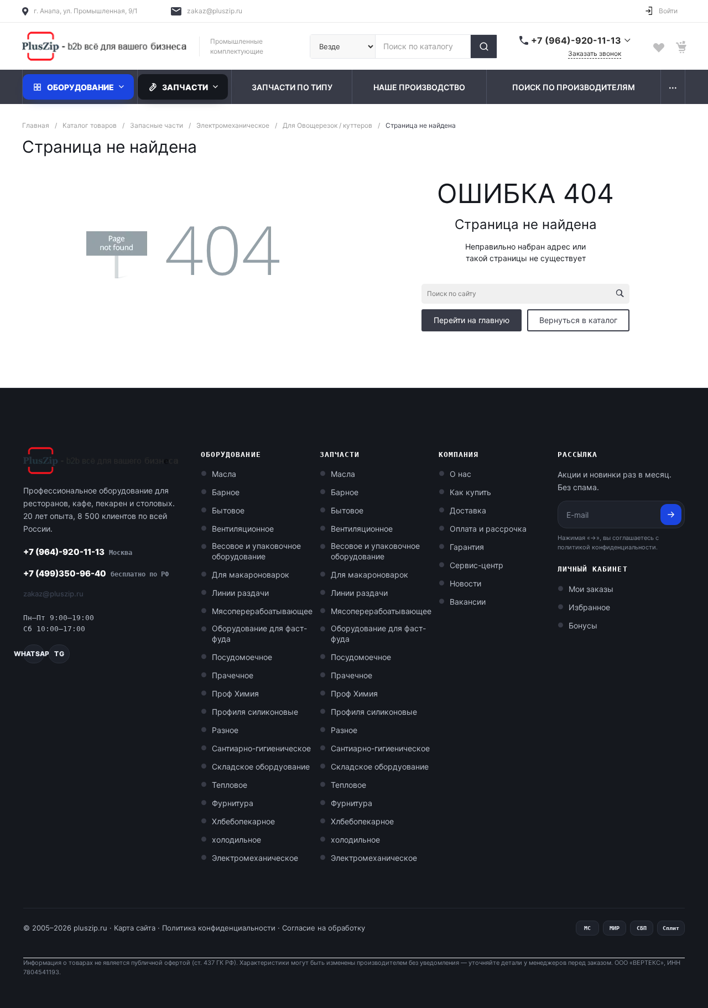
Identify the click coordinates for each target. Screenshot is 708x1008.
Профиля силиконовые (255, 711)
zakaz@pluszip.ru (214, 11)
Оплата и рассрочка (488, 528)
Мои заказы (591, 589)
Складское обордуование (261, 766)
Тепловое (229, 784)
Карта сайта (134, 927)
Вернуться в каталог (578, 320)
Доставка (468, 510)
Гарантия (467, 547)
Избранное (589, 607)
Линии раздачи (240, 592)
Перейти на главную (471, 320)
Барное (226, 492)
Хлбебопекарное (243, 821)
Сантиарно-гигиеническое (261, 748)
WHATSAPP (33, 654)
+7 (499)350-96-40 (96, 573)
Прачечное (232, 675)
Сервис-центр (476, 565)
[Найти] (483, 46)
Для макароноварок (250, 574)
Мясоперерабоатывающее (262, 611)
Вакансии (468, 601)
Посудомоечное (242, 657)
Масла (224, 474)
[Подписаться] (670, 514)
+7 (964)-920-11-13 (77, 552)
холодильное (236, 839)
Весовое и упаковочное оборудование (256, 551)
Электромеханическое (255, 857)
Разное (225, 730)
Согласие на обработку (323, 927)
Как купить (470, 492)
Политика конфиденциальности (218, 927)
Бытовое (228, 510)
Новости (465, 583)
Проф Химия (235, 693)
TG (59, 654)
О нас (460, 474)
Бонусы (583, 625)
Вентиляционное (243, 528)
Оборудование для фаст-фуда (259, 633)
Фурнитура (232, 803)
